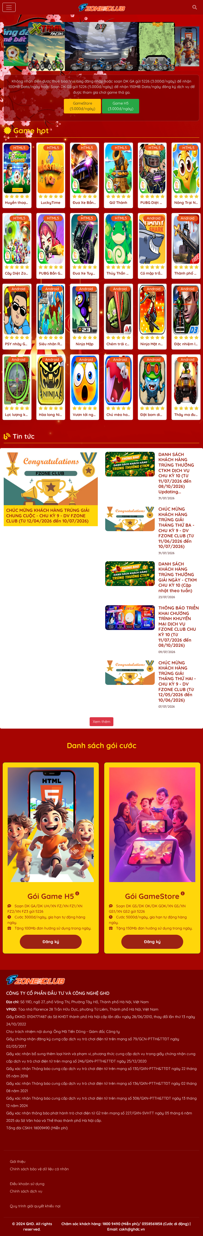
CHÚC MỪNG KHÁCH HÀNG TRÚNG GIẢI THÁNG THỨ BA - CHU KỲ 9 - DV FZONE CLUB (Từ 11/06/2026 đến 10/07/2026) (176, 527)
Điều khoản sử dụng (27, 1183)
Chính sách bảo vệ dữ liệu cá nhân (39, 1169)
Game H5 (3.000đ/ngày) (120, 106)
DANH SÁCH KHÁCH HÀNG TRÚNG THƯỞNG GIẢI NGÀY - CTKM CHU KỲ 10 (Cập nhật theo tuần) (177, 577)
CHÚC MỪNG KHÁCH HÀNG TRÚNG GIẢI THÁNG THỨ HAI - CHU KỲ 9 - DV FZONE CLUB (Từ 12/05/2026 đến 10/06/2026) (177, 681)
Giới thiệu (17, 1161)
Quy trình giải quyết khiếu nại (35, 1206)
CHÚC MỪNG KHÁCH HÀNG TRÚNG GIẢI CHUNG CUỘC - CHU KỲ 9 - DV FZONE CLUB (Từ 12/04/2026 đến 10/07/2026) (47, 515)
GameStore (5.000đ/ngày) (82, 106)
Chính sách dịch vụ (26, 1191)
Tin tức (23, 436)
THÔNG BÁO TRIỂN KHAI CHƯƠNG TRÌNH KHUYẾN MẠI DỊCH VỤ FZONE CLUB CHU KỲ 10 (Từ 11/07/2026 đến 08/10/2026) (178, 626)
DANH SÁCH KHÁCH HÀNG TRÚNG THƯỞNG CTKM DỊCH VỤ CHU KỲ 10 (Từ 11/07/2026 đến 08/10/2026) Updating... (176, 473)
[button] (90, 66)
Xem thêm (101, 721)
